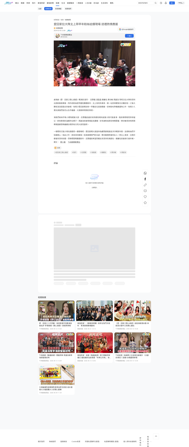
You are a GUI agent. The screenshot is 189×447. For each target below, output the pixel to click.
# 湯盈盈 (93, 152)
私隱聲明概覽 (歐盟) (111, 441)
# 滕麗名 (103, 152)
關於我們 (41, 441)
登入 (172, 3)
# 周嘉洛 (123, 152)
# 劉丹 (74, 152)
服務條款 (63, 441)
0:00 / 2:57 (58, 84)
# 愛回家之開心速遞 (61, 152)
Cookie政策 (76, 441)
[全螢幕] (132, 84)
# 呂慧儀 (83, 152)
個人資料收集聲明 (129, 441)
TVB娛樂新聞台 (66, 35)
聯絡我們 (52, 441)
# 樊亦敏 (113, 152)
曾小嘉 (63, 142)
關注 (130, 36)
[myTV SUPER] (181, 3)
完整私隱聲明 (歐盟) (92, 441)
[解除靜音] (127, 84)
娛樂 (58, 148)
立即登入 (94, 187)
